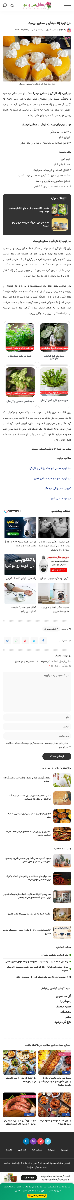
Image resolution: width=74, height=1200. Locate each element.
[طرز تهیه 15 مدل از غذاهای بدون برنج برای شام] (19, 1062)
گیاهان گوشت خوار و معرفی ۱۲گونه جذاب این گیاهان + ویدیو (27, 779)
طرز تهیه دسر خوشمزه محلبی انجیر (52, 479)
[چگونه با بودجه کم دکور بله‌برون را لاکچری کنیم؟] (62, 914)
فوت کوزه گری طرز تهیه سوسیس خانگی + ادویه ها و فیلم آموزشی (19, 1122)
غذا (66, 1072)
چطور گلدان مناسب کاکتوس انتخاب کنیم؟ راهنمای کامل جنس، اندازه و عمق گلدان (28, 860)
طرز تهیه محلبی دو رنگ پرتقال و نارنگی (50, 468)
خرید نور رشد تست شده (19, 356)
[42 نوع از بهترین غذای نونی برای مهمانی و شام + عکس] (62, 816)
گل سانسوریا (63, 996)
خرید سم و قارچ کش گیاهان (54, 401)
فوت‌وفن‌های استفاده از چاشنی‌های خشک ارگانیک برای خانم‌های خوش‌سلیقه (28, 878)
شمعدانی (65, 1012)
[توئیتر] (48, 1141)
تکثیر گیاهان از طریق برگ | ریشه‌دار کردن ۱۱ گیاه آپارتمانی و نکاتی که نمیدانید (29, 797)
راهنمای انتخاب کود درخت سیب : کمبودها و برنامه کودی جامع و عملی (36, 961)
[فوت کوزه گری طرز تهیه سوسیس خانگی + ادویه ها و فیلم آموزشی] (19, 1105)
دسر (54, 29)
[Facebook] (43, 640)
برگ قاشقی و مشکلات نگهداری (54, 955)
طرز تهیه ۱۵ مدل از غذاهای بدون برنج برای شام (20, 1080)
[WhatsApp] (16, 640)
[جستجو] (5, 5)
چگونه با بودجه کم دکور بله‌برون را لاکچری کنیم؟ (29, 914)
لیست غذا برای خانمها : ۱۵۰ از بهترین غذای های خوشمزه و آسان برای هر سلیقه (55, 1081)
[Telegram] (7, 640)
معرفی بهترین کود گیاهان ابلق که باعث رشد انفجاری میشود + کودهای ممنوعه (37, 969)
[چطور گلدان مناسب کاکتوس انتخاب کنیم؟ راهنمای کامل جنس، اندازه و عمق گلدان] (62, 860)
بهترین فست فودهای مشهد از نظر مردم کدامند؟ (55, 1122)
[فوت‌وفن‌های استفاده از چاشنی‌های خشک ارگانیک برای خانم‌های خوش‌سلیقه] (62, 878)
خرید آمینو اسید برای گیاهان (20, 401)
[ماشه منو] (66, 5)
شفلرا (68, 1017)
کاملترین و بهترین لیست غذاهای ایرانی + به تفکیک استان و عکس (28, 833)
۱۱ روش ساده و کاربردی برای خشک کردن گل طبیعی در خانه (42, 977)
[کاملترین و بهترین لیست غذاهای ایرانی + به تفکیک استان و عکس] (62, 834)
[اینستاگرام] (33, 1141)
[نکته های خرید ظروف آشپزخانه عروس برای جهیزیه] (37, 224)
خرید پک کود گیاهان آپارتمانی (54, 357)
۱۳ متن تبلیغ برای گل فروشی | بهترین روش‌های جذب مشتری (27, 932)
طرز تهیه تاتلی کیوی (60, 499)
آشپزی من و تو (50, 629)
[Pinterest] (25, 640)
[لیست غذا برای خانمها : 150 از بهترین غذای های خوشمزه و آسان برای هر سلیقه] (54, 1062)
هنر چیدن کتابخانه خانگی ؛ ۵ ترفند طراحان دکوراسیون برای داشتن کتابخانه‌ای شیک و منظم (27, 896)
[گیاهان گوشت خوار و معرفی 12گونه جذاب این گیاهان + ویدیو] (62, 780)
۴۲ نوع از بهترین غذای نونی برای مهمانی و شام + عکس (29, 815)
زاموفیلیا (65, 1001)
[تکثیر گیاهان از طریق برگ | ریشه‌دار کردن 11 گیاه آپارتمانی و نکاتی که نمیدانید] (62, 798)
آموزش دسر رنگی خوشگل (57, 489)
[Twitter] (34, 640)
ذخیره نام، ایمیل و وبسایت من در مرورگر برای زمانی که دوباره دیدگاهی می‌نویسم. (37, 745)
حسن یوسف (63, 1006)
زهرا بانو (62, 29)
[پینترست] (40, 1141)
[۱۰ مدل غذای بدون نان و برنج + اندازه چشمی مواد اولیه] (37, 210)
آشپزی (48, 29)
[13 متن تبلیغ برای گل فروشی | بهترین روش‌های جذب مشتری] (62, 932)
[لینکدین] (26, 1141)
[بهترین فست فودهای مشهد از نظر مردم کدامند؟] (54, 1105)
